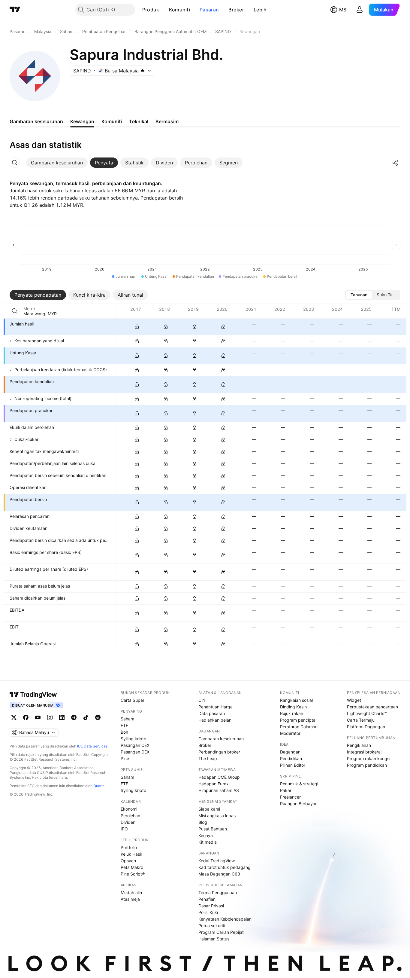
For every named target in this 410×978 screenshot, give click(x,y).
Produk (150, 10)
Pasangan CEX (135, 745)
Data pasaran (211, 713)
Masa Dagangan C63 (219, 873)
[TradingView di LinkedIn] (62, 717)
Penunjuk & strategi (299, 783)
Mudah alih (131, 892)
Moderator (290, 733)
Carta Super (132, 700)
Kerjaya (205, 835)
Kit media (207, 842)
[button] (164, 10)
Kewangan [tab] (82, 121)
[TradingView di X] (14, 717)
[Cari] (15, 311)
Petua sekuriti (211, 925)
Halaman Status (213, 938)
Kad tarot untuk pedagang (224, 867)
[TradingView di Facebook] (26, 717)
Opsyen (128, 860)
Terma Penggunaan (217, 892)
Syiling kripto (133, 738)
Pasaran (209, 10)
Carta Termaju (361, 720)
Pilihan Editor (292, 765)
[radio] (359, 295)
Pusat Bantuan (212, 828)
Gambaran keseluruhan (221, 738)
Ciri (201, 700)
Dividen (128, 822)
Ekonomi (129, 808)
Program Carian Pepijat (221, 932)
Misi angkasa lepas (217, 815)
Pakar (285, 790)
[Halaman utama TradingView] (33, 694)
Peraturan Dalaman (299, 726)
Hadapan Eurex (213, 783)
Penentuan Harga (215, 706)
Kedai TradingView (216, 860)
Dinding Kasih (293, 706)
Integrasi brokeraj (364, 751)
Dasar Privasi (211, 905)
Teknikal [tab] (138, 121)
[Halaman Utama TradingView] (15, 9)
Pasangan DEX (135, 751)
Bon (124, 732)
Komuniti (179, 10)
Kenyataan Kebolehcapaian (225, 918)
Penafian (207, 899)
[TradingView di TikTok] (86, 717)
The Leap (207, 758)
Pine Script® (133, 873)
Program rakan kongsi (368, 758)
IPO (124, 828)
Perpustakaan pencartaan (372, 706)
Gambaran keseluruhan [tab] (36, 121)
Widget (354, 700)
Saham (127, 718)
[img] (142, 70)
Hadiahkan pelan (214, 720)
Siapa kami (209, 808)
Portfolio (129, 847)
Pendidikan (291, 758)
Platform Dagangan (366, 726)
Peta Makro (132, 867)
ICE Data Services (92, 746)
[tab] (57, 162)
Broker (236, 10)
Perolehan (130, 815)
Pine (125, 758)
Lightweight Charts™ (367, 713)
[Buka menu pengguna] (360, 10)
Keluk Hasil (131, 854)
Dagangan (290, 751)
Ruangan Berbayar (298, 803)
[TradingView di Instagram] (50, 717)
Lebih (260, 10)
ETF (124, 725)
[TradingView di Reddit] (98, 717)
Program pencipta (297, 720)
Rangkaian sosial (296, 700)
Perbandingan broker (219, 751)
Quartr (98, 786)
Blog (202, 822)
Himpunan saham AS (218, 790)
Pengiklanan (359, 745)
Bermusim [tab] (167, 121)
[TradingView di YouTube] (38, 717)
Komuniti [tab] (111, 121)
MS (342, 10)
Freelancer (290, 796)
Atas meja (130, 899)
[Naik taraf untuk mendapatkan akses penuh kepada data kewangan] (137, 326)
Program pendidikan (367, 765)
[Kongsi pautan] (395, 162)
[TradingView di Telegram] (74, 717)
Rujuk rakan (291, 713)
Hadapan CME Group (219, 777)
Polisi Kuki (208, 912)
